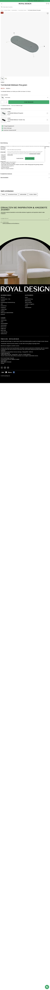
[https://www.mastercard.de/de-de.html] (6, 372)
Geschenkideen (4, 323)
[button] (46, 3)
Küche (26, 305)
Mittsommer (3, 326)
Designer (3, 310)
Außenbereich (28, 307)
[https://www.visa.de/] (2, 372)
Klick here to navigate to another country (10, 345)
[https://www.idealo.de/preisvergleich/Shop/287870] (14, 372)
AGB (2, 304)
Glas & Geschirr (28, 302)
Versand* (3, 300)
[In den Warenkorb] (47, 113)
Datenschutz (4, 305)
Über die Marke (4, 177)
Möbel (26, 297)
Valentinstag (3, 320)
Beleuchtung (28, 300)
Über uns (3, 297)
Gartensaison (4, 325)
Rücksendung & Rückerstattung (8, 302)
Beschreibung (4, 143)
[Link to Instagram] (5, 368)
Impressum (3, 307)
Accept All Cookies (30, 158)
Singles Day (3, 328)
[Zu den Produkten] (25, 113)
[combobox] (25, 97)
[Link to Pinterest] (8, 368)
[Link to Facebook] (2, 368)
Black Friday (3, 330)
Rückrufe (3, 314)
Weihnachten (4, 333)
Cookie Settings (19, 158)
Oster (2, 321)
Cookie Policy (4, 309)
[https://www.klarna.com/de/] (10, 372)
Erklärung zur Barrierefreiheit (7, 312)
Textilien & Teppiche (29, 304)
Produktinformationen (6, 174)
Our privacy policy (32, 153)
